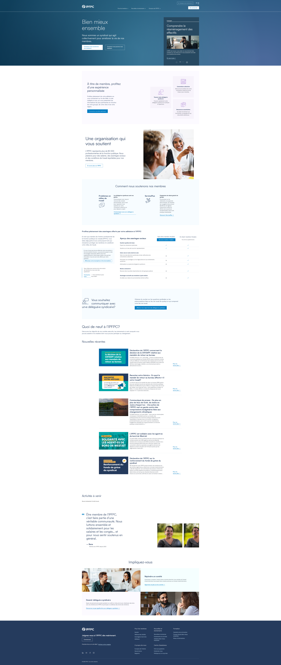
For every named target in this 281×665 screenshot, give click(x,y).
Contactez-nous (87, 275)
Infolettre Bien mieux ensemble (159, 639)
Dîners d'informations (179, 638)
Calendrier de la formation (180, 632)
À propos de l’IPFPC (154, 8)
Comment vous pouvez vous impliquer (115, 47)
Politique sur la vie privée (161, 653)
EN (196, 2)
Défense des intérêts (140, 634)
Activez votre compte (104, 644)
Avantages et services (140, 636)
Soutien (137, 632)
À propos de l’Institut (140, 648)
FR (198, 2)
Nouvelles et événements (138, 8)
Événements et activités (160, 636)
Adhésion (137, 639)
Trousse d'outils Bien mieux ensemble (180, 635)
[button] (187, 62)
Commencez (87, 639)
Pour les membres (122, 8)
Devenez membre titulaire (166, 239)
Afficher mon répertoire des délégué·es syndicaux (151, 308)
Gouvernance (138, 651)
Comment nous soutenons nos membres (91, 47)
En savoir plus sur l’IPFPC (94, 165)
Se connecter (194, 7)
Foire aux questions (159, 648)
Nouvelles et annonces (160, 634)
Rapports (137, 653)
